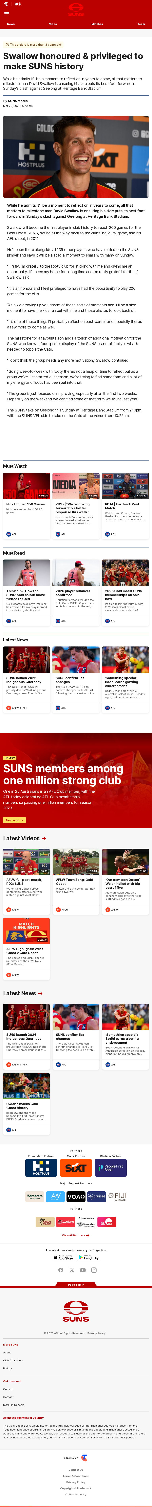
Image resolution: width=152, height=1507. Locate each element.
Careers (8, 1389)
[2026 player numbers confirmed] (75, 593)
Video (53, 23)
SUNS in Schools (13, 1404)
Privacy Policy (96, 1333)
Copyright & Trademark (75, 1488)
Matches (97, 23)
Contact (8, 1396)
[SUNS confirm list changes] (75, 679)
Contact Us (75, 1469)
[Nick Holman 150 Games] (26, 506)
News (11, 23)
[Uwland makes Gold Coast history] (26, 1104)
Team (141, 23)
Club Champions (13, 1360)
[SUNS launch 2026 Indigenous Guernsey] (26, 679)
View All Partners (73, 1235)
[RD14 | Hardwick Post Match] (125, 506)
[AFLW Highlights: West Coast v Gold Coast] (26, 949)
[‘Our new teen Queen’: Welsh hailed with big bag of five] (125, 882)
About (7, 1352)
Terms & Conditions (76, 1476)
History (7, 1368)
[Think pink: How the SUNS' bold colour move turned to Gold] (26, 593)
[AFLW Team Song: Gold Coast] (76, 882)
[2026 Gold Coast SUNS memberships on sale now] (125, 593)
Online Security (75, 1494)
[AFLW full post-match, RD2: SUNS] (26, 882)
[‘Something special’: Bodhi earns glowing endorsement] (125, 679)
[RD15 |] (75, 506)
